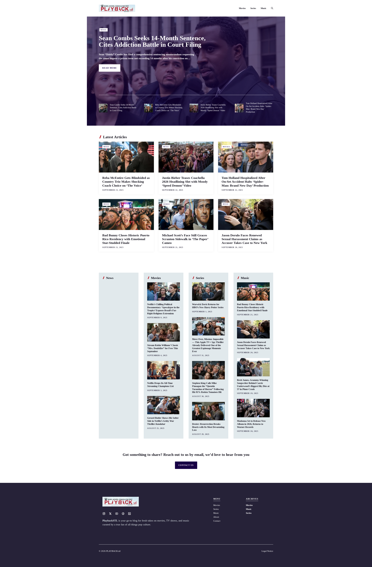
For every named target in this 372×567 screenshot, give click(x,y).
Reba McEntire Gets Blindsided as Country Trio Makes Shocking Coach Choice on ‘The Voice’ (168, 108)
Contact (216, 521)
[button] (271, 8)
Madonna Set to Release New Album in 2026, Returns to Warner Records (251, 424)
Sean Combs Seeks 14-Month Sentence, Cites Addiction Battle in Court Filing (152, 41)
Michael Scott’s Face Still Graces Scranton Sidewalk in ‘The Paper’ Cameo (185, 239)
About (216, 517)
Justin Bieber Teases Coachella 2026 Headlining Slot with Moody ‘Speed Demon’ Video (213, 108)
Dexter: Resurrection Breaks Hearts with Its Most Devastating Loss (208, 427)
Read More (109, 68)
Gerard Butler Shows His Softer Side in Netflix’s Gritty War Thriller (163, 421)
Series (253, 8)
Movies (242, 8)
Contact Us (186, 465)
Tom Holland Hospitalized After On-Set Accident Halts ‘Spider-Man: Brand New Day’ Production (245, 181)
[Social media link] (103, 513)
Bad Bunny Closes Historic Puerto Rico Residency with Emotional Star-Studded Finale (125, 239)
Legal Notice (267, 551)
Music (263, 8)
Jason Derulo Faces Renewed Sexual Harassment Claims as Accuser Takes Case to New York (244, 239)
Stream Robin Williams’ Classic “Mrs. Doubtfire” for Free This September (162, 348)
